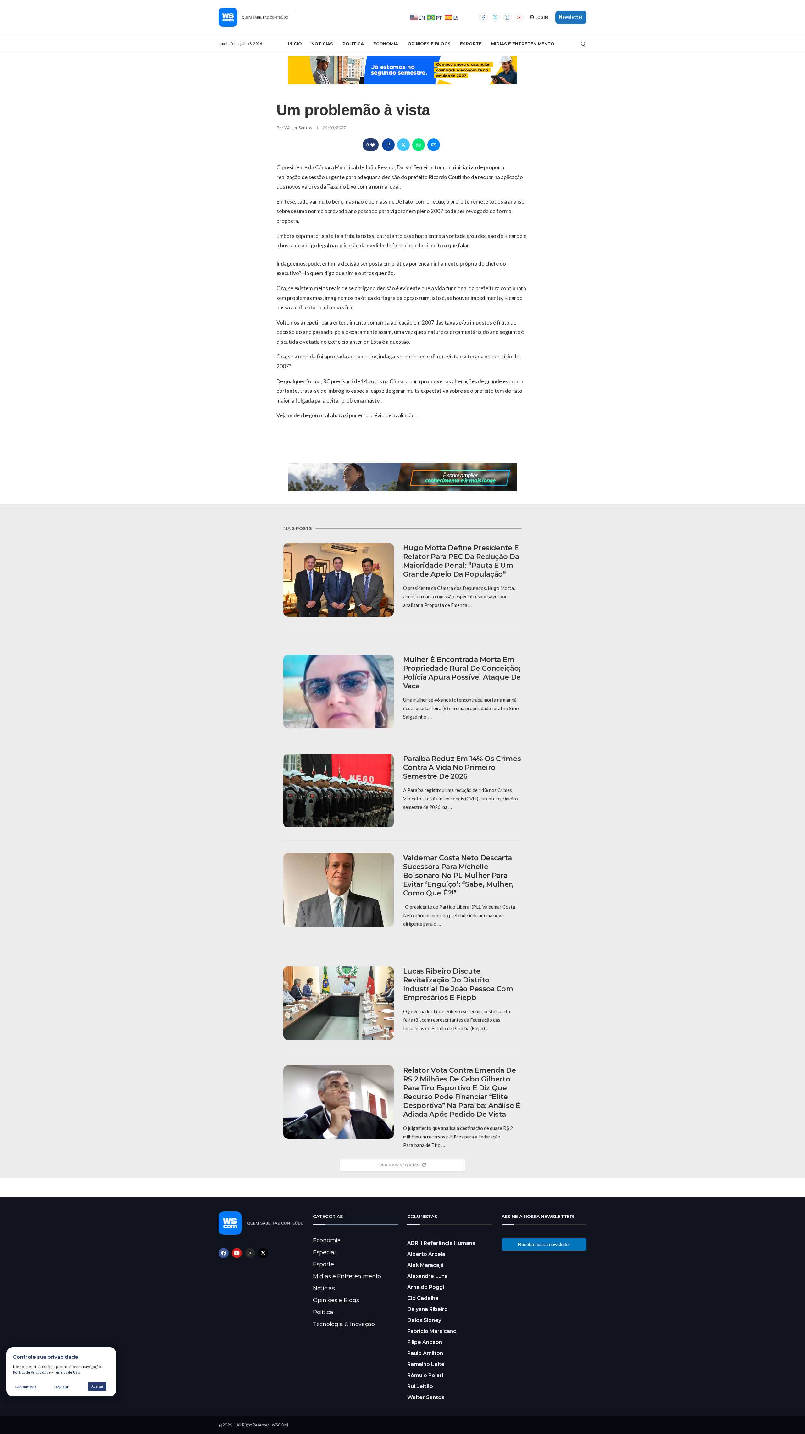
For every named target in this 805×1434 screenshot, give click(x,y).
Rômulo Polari (425, 1375)
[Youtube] (519, 17)
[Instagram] (507, 17)
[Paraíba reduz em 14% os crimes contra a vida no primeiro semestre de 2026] (338, 790)
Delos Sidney (424, 1320)
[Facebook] (483, 17)
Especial (324, 1252)
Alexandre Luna (427, 1276)
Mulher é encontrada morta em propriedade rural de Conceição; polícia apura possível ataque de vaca (462, 672)
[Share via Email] (433, 144)
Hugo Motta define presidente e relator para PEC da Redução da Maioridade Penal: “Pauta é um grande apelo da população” (461, 561)
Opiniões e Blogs (429, 43)
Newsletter (571, 17)
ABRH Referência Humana (441, 1243)
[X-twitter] (263, 1253)
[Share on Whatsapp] (418, 144)
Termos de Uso (67, 1372)
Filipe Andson (424, 1342)
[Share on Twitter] (403, 144)
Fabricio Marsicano (432, 1331)
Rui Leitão (420, 1386)
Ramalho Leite (426, 1364)
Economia (385, 43)
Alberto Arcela (426, 1254)
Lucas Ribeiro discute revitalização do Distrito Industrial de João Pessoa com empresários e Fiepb (458, 984)
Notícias (322, 43)
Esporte (471, 43)
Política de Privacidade (32, 1372)
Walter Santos (298, 127)
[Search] (583, 44)
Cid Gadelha (422, 1298)
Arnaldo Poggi (425, 1287)
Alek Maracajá (425, 1265)
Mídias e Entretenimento (522, 43)
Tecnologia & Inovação (344, 1324)
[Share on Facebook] (388, 144)
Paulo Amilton (425, 1353)
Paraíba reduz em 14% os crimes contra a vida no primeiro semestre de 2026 (462, 767)
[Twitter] (495, 17)
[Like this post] (372, 144)
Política (353, 43)
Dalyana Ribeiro (427, 1309)
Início (295, 43)
